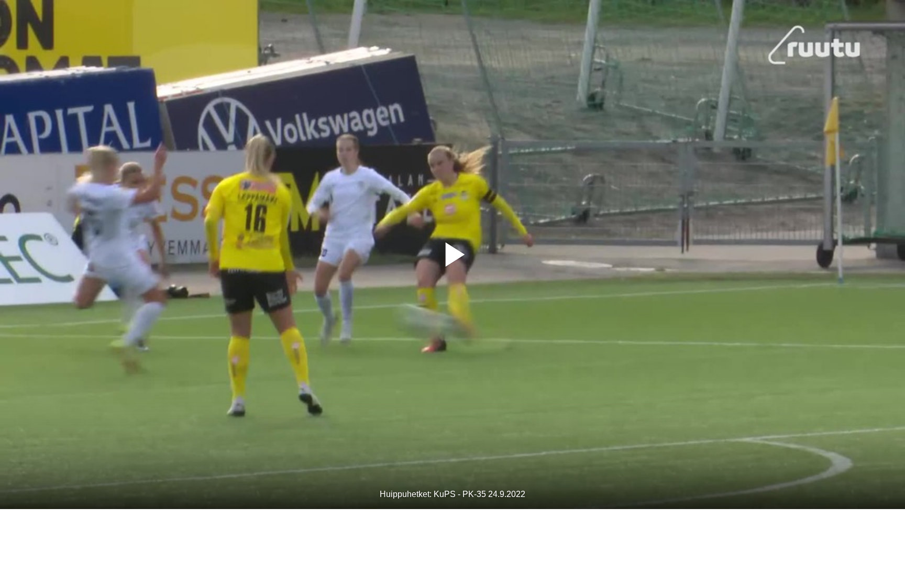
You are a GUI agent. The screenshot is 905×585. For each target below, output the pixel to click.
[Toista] (452, 254)
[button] (452, 254)
